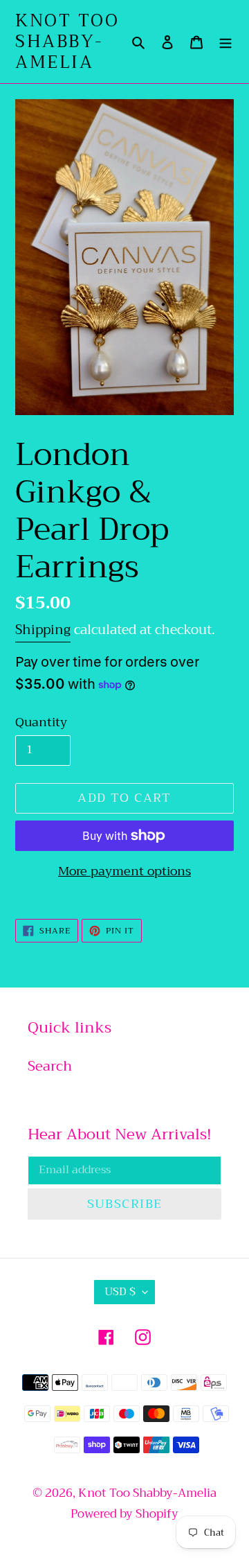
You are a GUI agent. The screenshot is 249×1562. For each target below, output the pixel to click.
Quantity (41, 722)
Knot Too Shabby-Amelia (67, 41)
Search (50, 1066)
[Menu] (225, 41)
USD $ (120, 1291)
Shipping (43, 629)
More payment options (124, 871)
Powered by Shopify (124, 1514)
